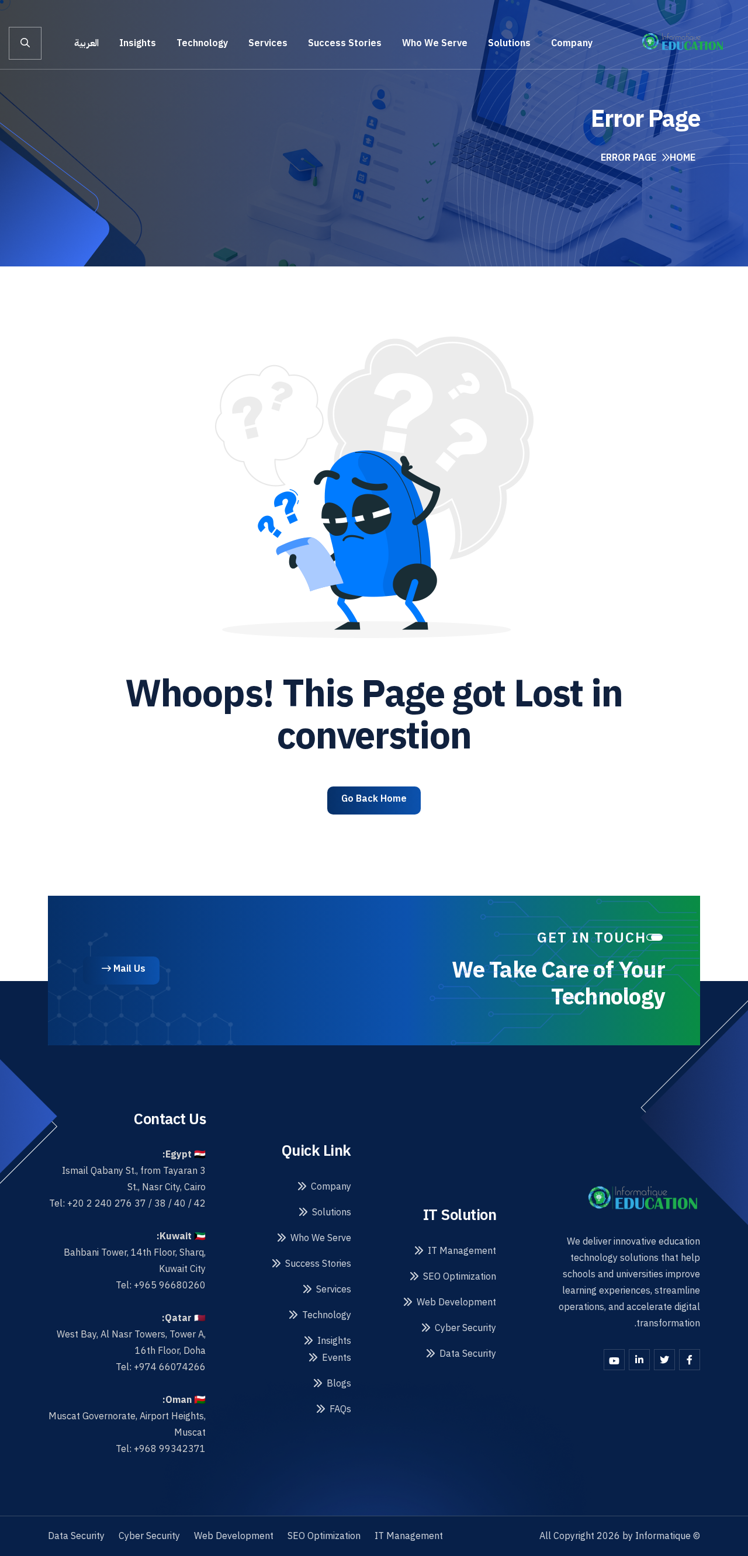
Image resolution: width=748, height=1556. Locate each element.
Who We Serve (435, 43)
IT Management (462, 1251)
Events (336, 1358)
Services (268, 43)
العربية (86, 43)
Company (572, 43)
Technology (202, 43)
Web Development (456, 1302)
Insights (137, 43)
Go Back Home (374, 799)
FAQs (340, 1409)
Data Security (467, 1354)
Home (682, 158)
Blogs (339, 1384)
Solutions (509, 43)
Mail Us (128, 969)
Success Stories (345, 43)
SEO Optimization (459, 1277)
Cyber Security (465, 1328)
